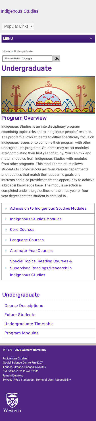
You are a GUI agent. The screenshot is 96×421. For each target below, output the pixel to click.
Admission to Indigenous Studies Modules (48, 208)
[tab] (47, 208)
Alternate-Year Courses (31, 250)
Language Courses (27, 240)
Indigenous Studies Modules (36, 219)
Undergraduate (21, 295)
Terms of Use (44, 379)
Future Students (19, 315)
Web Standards (24, 379)
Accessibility (63, 379)
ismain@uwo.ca (13, 375)
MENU (8, 39)
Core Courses (22, 229)
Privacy (7, 379)
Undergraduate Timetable (29, 324)
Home (6, 51)
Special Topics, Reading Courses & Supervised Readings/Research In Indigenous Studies (41, 268)
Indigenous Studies (15, 358)
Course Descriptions (23, 305)
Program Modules (21, 333)
